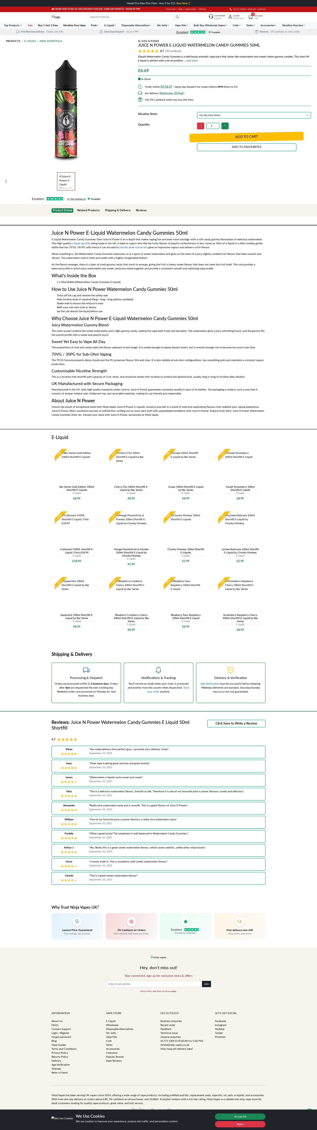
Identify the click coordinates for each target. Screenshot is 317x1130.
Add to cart (246, 136)
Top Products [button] (12, 25)
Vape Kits (111, 1037)
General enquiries (170, 1037)
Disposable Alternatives (119, 1029)
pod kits (123, 247)
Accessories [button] (268, 25)
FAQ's (55, 1025)
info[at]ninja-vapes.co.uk (174, 1045)
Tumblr (219, 1033)
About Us (57, 1021)
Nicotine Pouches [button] (292, 25)
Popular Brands (115, 1057)
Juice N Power (150, 41)
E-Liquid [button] (109, 25)
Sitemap (56, 1068)
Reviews (141, 210)
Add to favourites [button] (246, 147)
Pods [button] (94, 25)
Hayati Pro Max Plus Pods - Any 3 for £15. (157, 3)
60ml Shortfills (50, 41)
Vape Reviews (114, 1060)
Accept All (240, 1116)
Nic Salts (111, 1033)
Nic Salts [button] (162, 25)
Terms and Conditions (64, 1049)
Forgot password (61, 1037)
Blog (180, 9)
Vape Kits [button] (180, 25)
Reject (240, 1124)
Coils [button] (236, 25)
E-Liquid (30, 41)
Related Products (88, 210)
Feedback (165, 1029)
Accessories (113, 1049)
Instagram (220, 1025)
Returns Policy (60, 1057)
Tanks (109, 1045)
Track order (171, 9)
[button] (160, 51)
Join (206, 984)
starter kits (141, 247)
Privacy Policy (146, 991)
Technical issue (169, 1033)
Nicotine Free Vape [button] (74, 25)
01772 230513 (239, 9)
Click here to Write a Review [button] (236, 723)
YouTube (219, 1029)
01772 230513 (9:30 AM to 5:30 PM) (181, 1041)
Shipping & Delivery (118, 210)
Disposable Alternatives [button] (135, 25)
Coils (109, 1041)
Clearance (112, 1053)
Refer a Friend (60, 1072)
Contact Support (61, 1029)
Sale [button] (30, 25)
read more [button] (192, 60)
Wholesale (112, 1025)
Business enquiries (171, 1021)
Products (13, 41)
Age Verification (210, 683)
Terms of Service (164, 991)
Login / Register (60, 1033)
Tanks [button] (249, 25)
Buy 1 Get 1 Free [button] (48, 25)
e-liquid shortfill (80, 243)
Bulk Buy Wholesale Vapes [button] (209, 25)
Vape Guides (190, 9)
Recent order (167, 1025)
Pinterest (220, 1037)
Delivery (202, 9)
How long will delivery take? (176, 1049)
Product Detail (62, 210)
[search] (177, 17)
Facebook (220, 1021)
